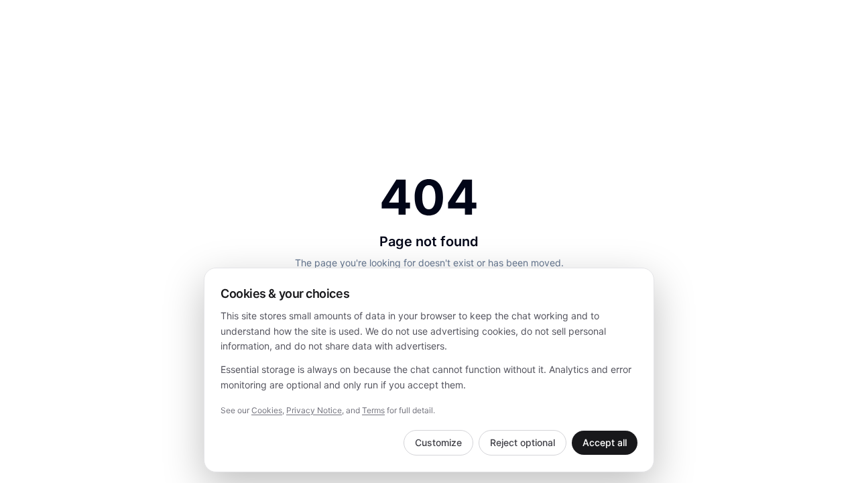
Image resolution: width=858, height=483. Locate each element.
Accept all (605, 442)
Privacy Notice (314, 410)
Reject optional (522, 442)
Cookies (266, 410)
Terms (373, 410)
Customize (438, 442)
